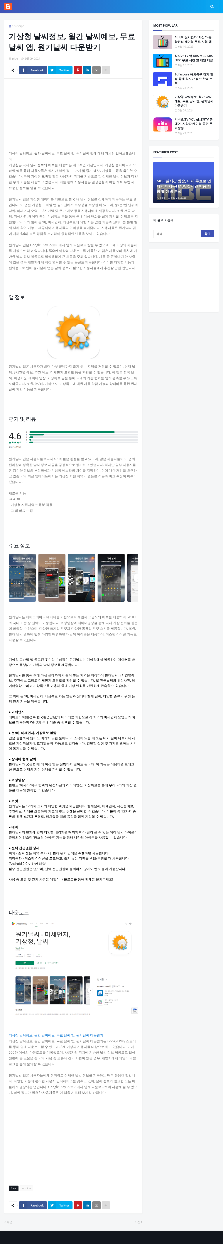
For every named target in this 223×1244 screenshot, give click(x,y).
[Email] (96, 70)
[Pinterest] (78, 70)
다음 (9, 1222)
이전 (137, 1222)
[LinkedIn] (87, 70)
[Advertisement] (73, 114)
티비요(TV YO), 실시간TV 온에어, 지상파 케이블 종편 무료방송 (194, 123)
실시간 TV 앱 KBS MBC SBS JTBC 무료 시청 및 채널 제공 (194, 58)
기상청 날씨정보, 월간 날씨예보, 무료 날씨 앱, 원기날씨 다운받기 (56, 1035)
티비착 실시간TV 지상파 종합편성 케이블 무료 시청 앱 (193, 39)
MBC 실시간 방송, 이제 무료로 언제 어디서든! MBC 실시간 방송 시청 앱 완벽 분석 (184, 186)
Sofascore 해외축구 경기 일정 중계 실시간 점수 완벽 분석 (194, 78)
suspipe (19, 26)
